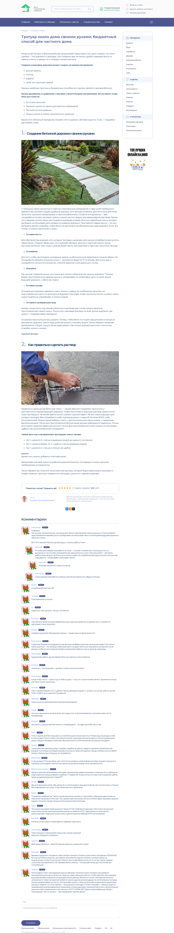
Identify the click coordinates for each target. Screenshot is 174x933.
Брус (128, 47)
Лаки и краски (132, 93)
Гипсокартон (132, 89)
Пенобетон (131, 69)
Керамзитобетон (133, 60)
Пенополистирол (133, 131)
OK (111, 928)
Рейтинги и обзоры (45, 22)
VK (106, 928)
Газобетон (130, 52)
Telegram (98, 928)
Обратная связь (43, 928)
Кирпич (129, 64)
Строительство (92, 22)
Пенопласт (131, 126)
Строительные (112, 9)
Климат (109, 22)
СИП (128, 73)
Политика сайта (85, 928)
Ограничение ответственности (64, 928)
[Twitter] (73, 508)
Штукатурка (131, 110)
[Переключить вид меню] (151, 22)
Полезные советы (69, 22)
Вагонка (130, 85)
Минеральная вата (134, 122)
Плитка (129, 102)
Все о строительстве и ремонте (39, 9)
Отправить (31, 923)
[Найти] (90, 9)
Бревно (129, 43)
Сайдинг (130, 106)
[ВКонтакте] (66, 508)
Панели (129, 98)
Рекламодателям (138, 13)
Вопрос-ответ (136, 5)
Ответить (45, 527)
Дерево (129, 56)
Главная (25, 22)
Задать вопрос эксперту (141, 9)
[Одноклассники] (70, 508)
